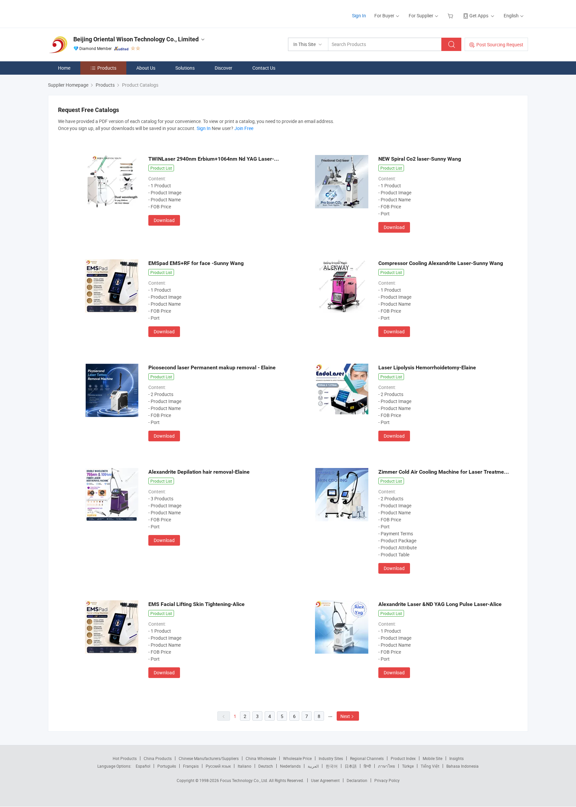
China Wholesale (261, 758)
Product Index (403, 758)
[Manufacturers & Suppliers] (91, 13)
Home (64, 68)
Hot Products (125, 758)
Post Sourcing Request (499, 44)
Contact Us (263, 68)
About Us (145, 68)
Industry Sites (331, 758)
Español (143, 766)
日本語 (351, 766)
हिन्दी (367, 766)
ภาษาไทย (386, 766)
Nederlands (290, 766)
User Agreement (325, 780)
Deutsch (265, 766)
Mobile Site (432, 758)
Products (106, 68)
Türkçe (408, 766)
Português (166, 766)
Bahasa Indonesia (462, 766)
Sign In (359, 15)
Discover (223, 68)
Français (191, 766)
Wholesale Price (297, 758)
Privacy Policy (387, 780)
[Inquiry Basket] (451, 15)
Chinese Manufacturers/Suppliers (209, 758)
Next (345, 716)
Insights (456, 758)
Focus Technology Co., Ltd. (244, 780)
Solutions (185, 68)
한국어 (332, 766)
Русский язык (218, 766)
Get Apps (478, 15)
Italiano (244, 766)
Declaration (357, 780)
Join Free (243, 128)
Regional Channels (367, 758)
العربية (313, 766)
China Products (158, 758)
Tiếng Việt (430, 766)
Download (164, 220)
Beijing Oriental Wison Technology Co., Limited (136, 39)
